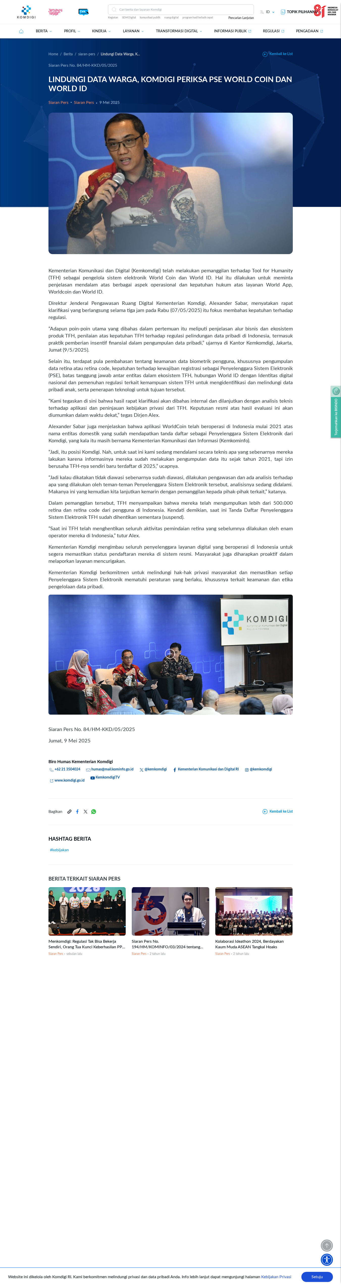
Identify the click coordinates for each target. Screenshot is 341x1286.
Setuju (317, 1277)
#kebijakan (59, 850)
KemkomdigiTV (108, 777)
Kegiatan (113, 17)
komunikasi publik (150, 17)
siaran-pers (86, 54)
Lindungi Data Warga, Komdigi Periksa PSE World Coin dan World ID (121, 54)
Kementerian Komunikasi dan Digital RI (208, 769)
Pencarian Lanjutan (241, 17)
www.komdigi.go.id (70, 780)
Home (53, 54)
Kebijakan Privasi (276, 1277)
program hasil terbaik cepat (197, 17)
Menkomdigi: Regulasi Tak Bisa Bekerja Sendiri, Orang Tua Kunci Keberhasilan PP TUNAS (85, 947)
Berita (68, 54)
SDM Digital (129, 17)
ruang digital (171, 17)
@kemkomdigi (156, 769)
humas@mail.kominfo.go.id (112, 769)
